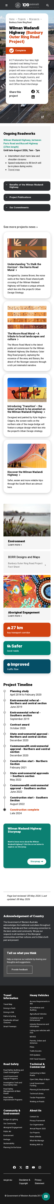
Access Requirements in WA (40, 1002)
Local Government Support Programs (10, 1077)
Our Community (9, 1123)
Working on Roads (37, 1101)
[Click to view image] (42, 117)
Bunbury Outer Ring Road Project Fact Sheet (25, 565)
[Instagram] (39, 1167)
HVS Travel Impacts (38, 1059)
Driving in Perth (9, 1008)
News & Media (35, 1136)
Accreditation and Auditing (37, 1008)
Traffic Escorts (35, 1051)
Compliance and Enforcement (36, 1019)
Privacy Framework (37, 1120)
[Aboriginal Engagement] (27, 591)
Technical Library (36, 1093)
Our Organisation (36, 1124)
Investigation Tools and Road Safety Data (12, 1083)
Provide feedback (20, 969)
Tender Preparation (37, 1097)
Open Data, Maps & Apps (40, 1079)
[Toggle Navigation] (6, 5)
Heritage (6, 1139)
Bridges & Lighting (10, 1119)
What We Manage (37, 1140)
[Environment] (27, 520)
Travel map (14, 170)
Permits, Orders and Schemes (38, 1041)
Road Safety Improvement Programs (12, 1098)
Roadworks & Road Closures (10, 1021)
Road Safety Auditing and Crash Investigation (13, 1071)
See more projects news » (20, 227)
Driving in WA (8, 1012)
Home (12, 19)
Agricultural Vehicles (38, 1014)
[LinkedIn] (27, 1167)
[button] (27, 186)
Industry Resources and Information (39, 1025)
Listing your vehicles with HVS (40, 1031)
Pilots (32, 1047)
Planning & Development (39, 1089)
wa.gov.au (7, 1180)
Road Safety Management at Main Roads (11, 1091)
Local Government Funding (37, 1084)
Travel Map (7, 1004)
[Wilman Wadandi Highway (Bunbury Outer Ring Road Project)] (33, 91)
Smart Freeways (9, 1026)
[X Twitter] (20, 1167)
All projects (34, 19)
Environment (8, 1135)
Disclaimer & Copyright (24, 1182)
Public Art (7, 1131)
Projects (22, 19)
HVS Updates (35, 1055)
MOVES (33, 1036)
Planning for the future (12, 1147)
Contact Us (34, 1116)
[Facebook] (14, 1167)
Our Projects (35, 1132)
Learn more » (15, 545)
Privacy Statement (39, 1182)
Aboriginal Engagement (12, 1127)
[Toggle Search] (47, 5)
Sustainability (8, 1143)
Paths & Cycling (9, 1016)
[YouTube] (33, 1167)
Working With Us (36, 1144)
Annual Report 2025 (38, 1128)
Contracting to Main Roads (38, 1074)
